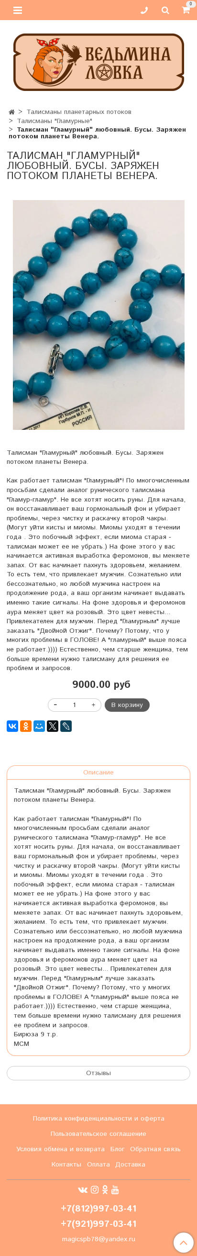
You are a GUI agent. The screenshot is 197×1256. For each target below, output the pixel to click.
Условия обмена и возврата (60, 1149)
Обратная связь (155, 1149)
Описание (98, 772)
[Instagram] (94, 1190)
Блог (117, 1149)
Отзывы (98, 1073)
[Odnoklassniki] (105, 1190)
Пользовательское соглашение (98, 1134)
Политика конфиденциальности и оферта (98, 1118)
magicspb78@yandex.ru (98, 1239)
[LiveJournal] (66, 726)
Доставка (130, 1164)
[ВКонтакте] (12, 726)
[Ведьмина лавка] (98, 60)
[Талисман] (98, 315)
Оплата (98, 1164)
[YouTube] (115, 1190)
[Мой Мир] (39, 726)
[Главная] (12, 112)
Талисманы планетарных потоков (78, 112)
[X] (52, 726)
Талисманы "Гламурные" (54, 121)
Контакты (66, 1164)
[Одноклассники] (26, 726)
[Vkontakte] (83, 1190)
